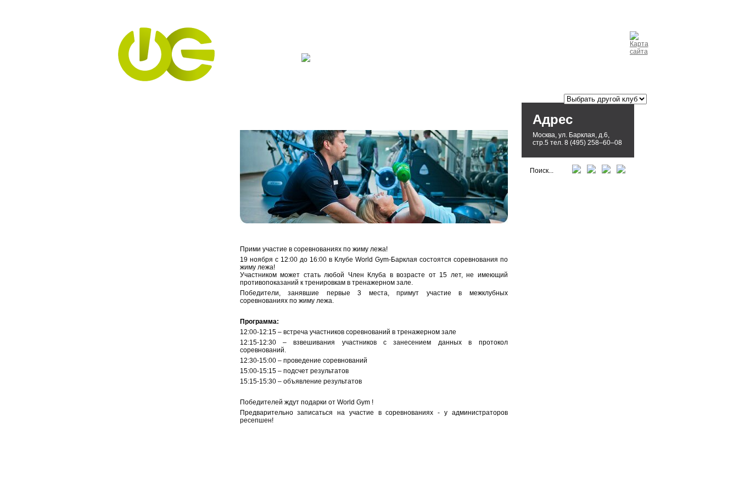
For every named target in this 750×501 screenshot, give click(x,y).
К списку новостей (277, 441)
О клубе (279, 59)
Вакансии (498, 59)
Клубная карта (439, 59)
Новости (332, 59)
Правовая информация (232, 486)
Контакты (381, 59)
